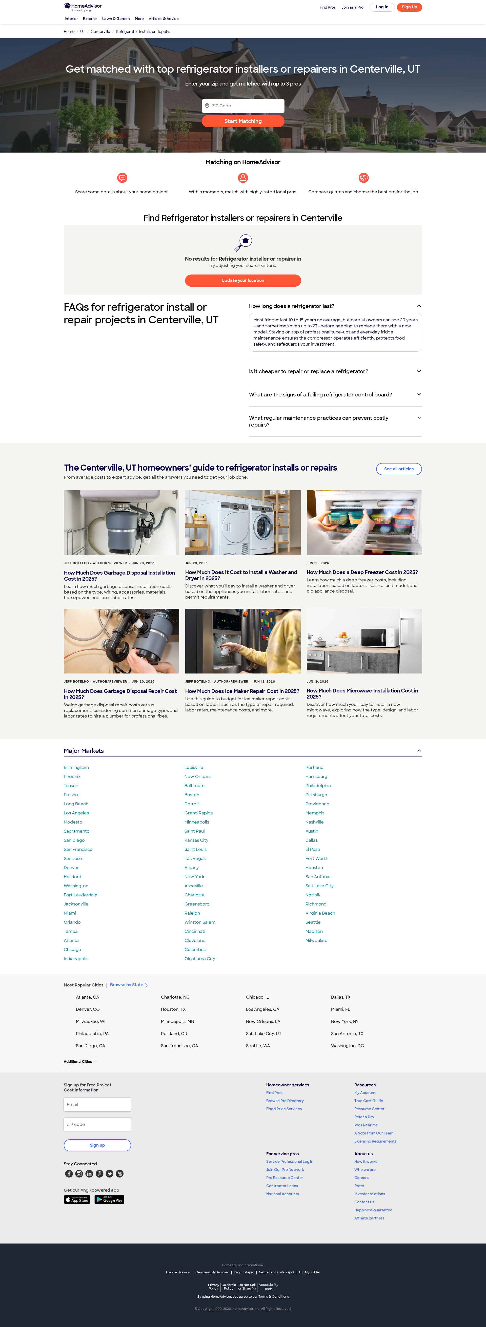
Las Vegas (195, 858)
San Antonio (318, 876)
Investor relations (369, 1194)
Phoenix (72, 776)
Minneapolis (197, 822)
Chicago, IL (257, 997)
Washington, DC (347, 1045)
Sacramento (77, 831)
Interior (71, 18)
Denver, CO (88, 1009)
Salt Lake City (320, 886)
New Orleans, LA (263, 1021)
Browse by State (126, 984)
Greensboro (197, 904)
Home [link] (69, 31)
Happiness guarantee (373, 1210)
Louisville (194, 767)
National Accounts (282, 1194)
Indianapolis (76, 958)
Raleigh (192, 913)
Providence (317, 804)
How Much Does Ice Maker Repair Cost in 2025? (242, 691)
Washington (76, 886)
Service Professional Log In (289, 1161)
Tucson (71, 785)
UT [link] (82, 31)
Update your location (243, 280)
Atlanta (71, 940)
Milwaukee (317, 940)
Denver (71, 867)
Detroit (192, 804)
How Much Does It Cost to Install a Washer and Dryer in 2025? (241, 575)
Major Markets (84, 751)
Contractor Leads (282, 1186)
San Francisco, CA (179, 1045)
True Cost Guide (368, 1101)
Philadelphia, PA (92, 1033)
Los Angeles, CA (262, 1009)
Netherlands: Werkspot (276, 1272)
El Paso (313, 849)
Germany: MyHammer (212, 1272)
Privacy (213, 1286)
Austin (312, 831)
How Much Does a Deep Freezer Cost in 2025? (362, 572)
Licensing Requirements (375, 1141)
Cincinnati (195, 931)
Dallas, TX (341, 997)
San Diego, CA (90, 1045)
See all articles (399, 469)
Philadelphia (318, 785)
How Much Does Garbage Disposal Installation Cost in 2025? (119, 576)
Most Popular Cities (84, 985)
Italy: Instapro (244, 1272)
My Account (365, 1092)
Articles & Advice (164, 18)
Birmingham (76, 767)
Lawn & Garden (116, 18)
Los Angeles (76, 813)
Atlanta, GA (87, 997)
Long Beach (76, 804)
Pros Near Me (366, 1125)
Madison (314, 931)
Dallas (312, 840)
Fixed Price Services (284, 1109)
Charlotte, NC (175, 997)
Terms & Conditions (273, 1297)
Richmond (316, 904)
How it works (365, 1161)
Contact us (364, 1202)
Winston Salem (200, 922)
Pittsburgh (316, 794)
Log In (382, 7)
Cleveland (195, 940)
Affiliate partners (369, 1218)
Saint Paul (195, 831)
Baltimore (195, 785)
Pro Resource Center (284, 1177)
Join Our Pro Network (285, 1169)
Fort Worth (317, 858)
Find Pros (274, 1092)
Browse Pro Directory (285, 1101)
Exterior (90, 18)
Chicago (72, 949)
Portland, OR (174, 1033)
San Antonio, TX (347, 1033)
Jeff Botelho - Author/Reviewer (95, 563)
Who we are (365, 1169)
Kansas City (196, 840)
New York (194, 876)
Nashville (315, 822)
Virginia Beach (320, 913)
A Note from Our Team (373, 1133)
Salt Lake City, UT (263, 1033)
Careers (361, 1177)
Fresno (71, 794)
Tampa (71, 931)
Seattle (313, 922)
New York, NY (345, 1021)
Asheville (194, 886)
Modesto (73, 822)
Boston (192, 794)
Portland (314, 767)
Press (359, 1186)
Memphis (315, 813)
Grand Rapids (199, 813)
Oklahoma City (200, 958)
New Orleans (198, 776)
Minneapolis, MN (177, 1021)
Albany (192, 867)
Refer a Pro (364, 1117)
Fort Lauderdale (80, 895)
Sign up (97, 1145)
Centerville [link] (100, 31)
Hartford (72, 876)
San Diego (74, 840)
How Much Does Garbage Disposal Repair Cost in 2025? (120, 694)
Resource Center (369, 1109)
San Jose (73, 858)
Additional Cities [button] (78, 1061)
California (228, 1286)
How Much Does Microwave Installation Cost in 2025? (362, 694)
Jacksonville (76, 904)
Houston (314, 867)
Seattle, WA (258, 1045)
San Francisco (78, 849)
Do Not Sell (247, 1286)
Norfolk (313, 895)
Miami (70, 913)
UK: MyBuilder (309, 1272)
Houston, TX (173, 1009)
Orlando (72, 922)
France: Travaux (178, 1272)
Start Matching (243, 121)
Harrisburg (316, 776)
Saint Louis (196, 849)
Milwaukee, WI (90, 1021)
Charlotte (195, 895)
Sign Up (409, 7)
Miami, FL (340, 1009)
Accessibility (268, 1287)
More (139, 18)
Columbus (195, 949)
